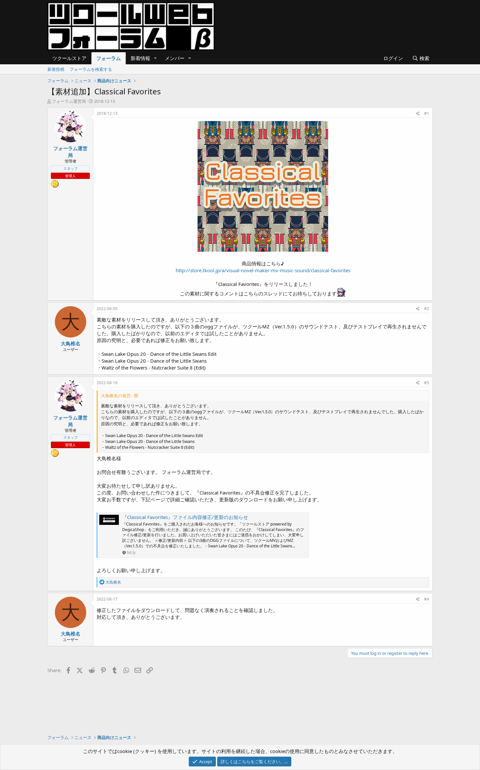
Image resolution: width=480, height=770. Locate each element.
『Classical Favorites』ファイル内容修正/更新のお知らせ (185, 517)
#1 (426, 113)
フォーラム (108, 58)
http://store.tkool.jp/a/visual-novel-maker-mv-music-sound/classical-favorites (263, 270)
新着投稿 (55, 69)
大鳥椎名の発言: (116, 396)
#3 (426, 382)
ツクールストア (69, 58)
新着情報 (140, 58)
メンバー (174, 58)
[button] (155, 58)
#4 (426, 599)
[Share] (418, 114)
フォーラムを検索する (91, 69)
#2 (426, 308)
